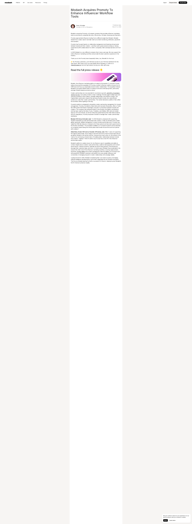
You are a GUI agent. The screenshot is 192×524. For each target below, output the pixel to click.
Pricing (45, 2)
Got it (165, 520)
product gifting (81, 151)
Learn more (172, 520)
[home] (8, 3)
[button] (18, 2)
